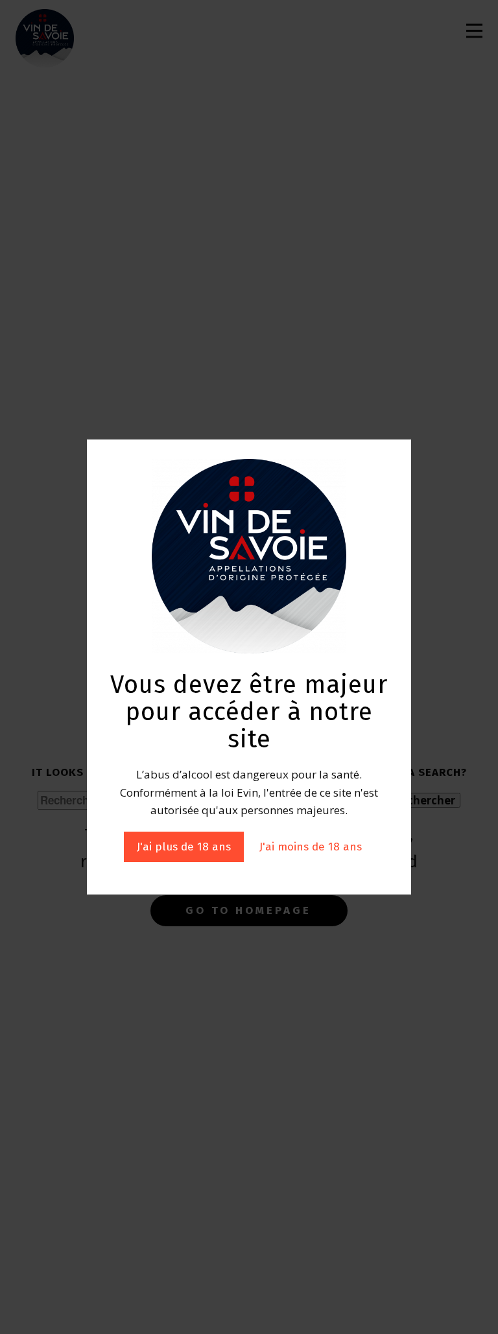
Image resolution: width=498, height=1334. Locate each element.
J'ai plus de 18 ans (184, 847)
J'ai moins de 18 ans (310, 847)
